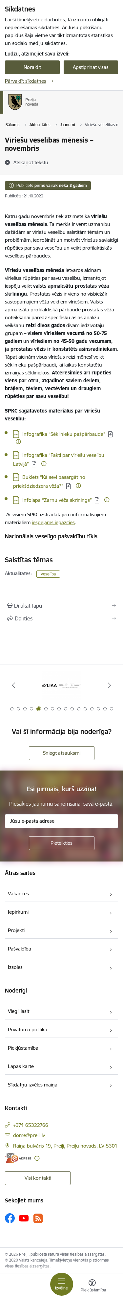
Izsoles (15, 967)
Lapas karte (21, 1066)
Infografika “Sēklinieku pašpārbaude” (63, 434)
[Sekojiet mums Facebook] (10, 1218)
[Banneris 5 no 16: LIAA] (61, 685)
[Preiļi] (38, 109)
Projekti (16, 930)
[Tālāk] (109, 685)
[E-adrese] (18, 1158)
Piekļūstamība (23, 1048)
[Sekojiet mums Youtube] (24, 1218)
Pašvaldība (19, 949)
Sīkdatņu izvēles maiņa (32, 1085)
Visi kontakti (38, 1178)
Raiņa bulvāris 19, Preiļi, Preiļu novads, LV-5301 (65, 1146)
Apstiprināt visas (91, 67)
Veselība (48, 573)
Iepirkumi (18, 912)
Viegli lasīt (18, 1011)
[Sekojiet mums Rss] (38, 1218)
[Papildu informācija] (18, 441)
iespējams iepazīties (53, 522)
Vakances (18, 893)
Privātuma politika (27, 1029)
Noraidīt (32, 67)
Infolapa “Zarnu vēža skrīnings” (57, 500)
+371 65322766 (30, 1125)
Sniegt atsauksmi (61, 753)
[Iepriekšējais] (13, 685)
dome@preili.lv (29, 1135)
